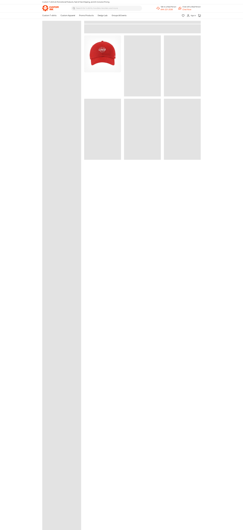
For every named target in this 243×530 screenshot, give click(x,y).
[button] (191, 9)
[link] (50, 8)
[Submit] (74, 8)
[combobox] (106, 8)
